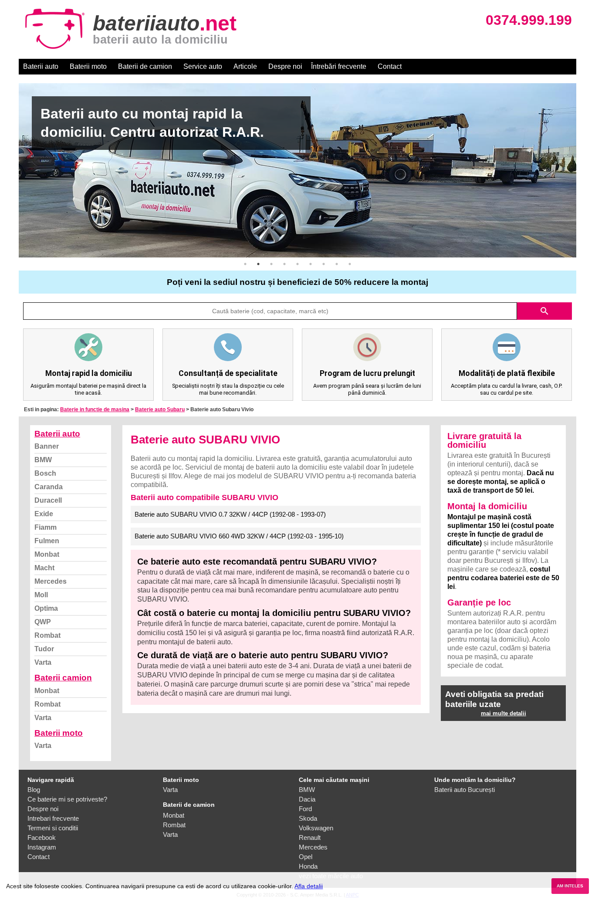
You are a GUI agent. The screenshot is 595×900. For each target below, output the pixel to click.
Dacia (307, 799)
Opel (305, 856)
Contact (390, 66)
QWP (42, 622)
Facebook (41, 837)
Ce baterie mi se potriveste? (67, 799)
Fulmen (46, 541)
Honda (308, 866)
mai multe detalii (503, 713)
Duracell (48, 500)
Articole (245, 66)
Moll (41, 595)
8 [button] (336, 264)
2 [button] (258, 264)
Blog (33, 789)
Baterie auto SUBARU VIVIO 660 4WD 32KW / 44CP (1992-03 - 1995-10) (239, 536)
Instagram (41, 847)
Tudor (44, 649)
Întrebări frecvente (338, 66)
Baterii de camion (145, 66)
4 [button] (284, 264)
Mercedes (50, 581)
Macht (44, 568)
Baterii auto (40, 66)
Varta (42, 662)
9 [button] (349, 264)
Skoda (308, 818)
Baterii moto (88, 66)
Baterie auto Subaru (160, 409)
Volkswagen (316, 828)
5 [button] (297, 264)
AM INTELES (570, 885)
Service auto (202, 66)
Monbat (46, 554)
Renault (310, 837)
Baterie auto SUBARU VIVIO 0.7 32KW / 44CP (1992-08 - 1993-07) (230, 514)
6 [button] (310, 264)
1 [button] (245, 264)
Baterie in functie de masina (94, 409)
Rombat (47, 635)
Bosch (45, 473)
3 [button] (271, 264)
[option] (297, 170)
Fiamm (45, 527)
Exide (43, 514)
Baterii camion (63, 677)
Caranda (48, 487)
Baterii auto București (464, 789)
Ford (305, 808)
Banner (46, 446)
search (544, 311)
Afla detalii (308, 886)
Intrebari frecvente (53, 818)
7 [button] (323, 264)
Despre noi (285, 66)
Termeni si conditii (52, 828)
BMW (43, 460)
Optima (46, 608)
